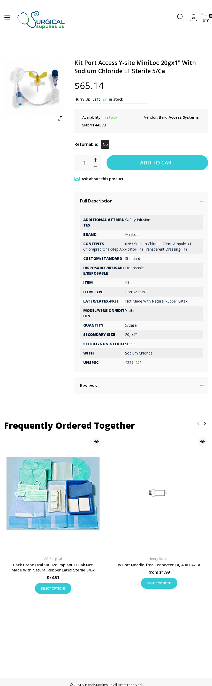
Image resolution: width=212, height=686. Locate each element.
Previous (198, 423)
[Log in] (193, 17)
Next (204, 423)
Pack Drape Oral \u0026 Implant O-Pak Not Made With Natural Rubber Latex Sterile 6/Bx (53, 567)
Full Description (96, 201)
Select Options (53, 588)
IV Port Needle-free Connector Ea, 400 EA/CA (159, 565)
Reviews (88, 385)
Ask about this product (103, 178)
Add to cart (157, 162)
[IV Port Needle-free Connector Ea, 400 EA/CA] (159, 494)
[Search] (181, 17)
